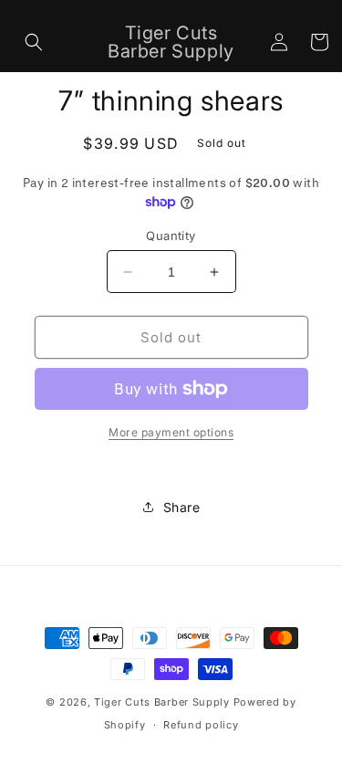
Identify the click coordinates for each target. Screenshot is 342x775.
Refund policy (200, 724)
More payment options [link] (171, 432)
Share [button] (182, 507)
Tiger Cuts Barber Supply (162, 702)
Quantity (170, 235)
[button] (34, 42)
